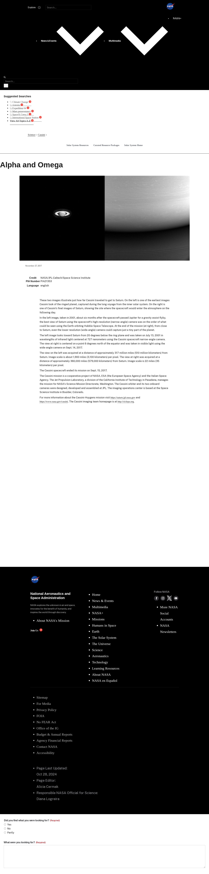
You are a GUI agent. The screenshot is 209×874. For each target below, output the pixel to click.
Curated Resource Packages (106, 145)
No (9, 828)
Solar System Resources (77, 145)
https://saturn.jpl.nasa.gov (122, 397)
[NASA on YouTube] (175, 598)
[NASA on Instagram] (162, 598)
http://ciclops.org (126, 401)
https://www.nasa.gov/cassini (54, 401)
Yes (9, 824)
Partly (10, 832)
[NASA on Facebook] (156, 598)
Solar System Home (133, 145)
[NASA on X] (169, 598)
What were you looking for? (24, 842)
